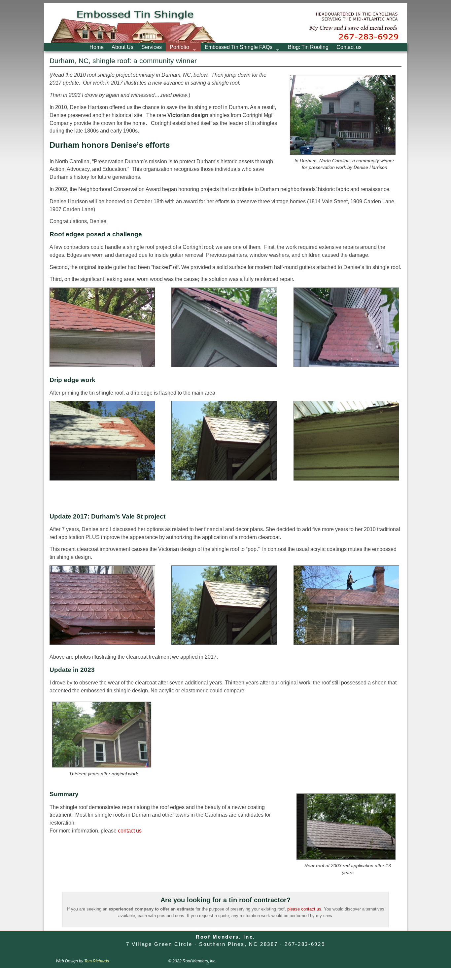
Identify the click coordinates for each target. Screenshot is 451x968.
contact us (130, 830)
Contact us (349, 47)
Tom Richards (96, 961)
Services (151, 47)
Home (96, 47)
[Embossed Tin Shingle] (225, 23)
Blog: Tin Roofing (308, 47)
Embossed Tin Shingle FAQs (236, 47)
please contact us (304, 909)
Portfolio (177, 47)
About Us (122, 47)
